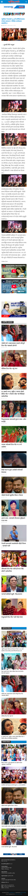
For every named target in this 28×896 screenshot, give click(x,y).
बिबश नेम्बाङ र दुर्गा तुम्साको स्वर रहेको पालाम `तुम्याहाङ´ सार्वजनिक (11, 763)
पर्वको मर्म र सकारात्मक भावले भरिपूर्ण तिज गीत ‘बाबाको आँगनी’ (13, 344)
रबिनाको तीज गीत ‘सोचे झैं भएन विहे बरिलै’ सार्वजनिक (12, 570)
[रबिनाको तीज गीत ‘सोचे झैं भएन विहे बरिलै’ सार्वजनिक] (14, 558)
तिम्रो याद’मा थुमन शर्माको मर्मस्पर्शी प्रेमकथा (11, 471)
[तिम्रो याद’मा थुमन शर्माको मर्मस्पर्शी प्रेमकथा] (14, 459)
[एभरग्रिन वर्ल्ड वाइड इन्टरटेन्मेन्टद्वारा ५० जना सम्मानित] (14, 775)
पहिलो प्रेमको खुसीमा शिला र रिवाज (12, 495)
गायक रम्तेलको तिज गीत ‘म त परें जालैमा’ (11, 445)
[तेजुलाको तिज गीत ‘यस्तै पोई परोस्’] (14, 607)
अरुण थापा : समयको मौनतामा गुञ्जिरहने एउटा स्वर (13, 519)
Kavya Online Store (18, 894)
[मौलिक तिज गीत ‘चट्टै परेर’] (14, 358)
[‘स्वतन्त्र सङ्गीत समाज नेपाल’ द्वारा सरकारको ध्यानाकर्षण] (14, 816)
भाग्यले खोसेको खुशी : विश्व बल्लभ (11, 594)
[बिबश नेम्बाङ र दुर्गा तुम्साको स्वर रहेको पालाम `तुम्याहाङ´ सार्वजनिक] (14, 752)
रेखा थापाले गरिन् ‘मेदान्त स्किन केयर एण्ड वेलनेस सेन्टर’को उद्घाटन (12, 672)
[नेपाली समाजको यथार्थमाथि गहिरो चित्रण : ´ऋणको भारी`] (14, 533)
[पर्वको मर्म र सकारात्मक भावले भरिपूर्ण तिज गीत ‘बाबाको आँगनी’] (14, 333)
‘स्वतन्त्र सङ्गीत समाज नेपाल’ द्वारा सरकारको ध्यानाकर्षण (13, 826)
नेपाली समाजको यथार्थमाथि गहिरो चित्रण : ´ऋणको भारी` (13, 544)
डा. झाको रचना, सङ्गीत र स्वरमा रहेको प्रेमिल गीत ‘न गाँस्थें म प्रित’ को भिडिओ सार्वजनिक (12, 394)
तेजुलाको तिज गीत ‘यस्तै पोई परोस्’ (12, 617)
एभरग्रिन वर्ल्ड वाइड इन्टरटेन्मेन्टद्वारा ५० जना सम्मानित (13, 785)
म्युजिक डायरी (4, 25)
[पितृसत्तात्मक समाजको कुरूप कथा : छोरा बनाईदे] (14, 409)
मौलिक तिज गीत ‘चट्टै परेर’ (9, 368)
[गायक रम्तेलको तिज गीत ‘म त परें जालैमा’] (14, 434)
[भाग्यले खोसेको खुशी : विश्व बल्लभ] (14, 584)
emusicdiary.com (12, 892)
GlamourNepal (23, 892)
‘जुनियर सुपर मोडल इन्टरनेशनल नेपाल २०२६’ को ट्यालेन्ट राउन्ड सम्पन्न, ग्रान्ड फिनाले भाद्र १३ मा (12, 650)
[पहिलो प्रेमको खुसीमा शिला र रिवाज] (14, 485)
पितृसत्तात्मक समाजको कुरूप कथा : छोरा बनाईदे (13, 420)
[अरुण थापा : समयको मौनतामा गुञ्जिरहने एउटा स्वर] (14, 508)
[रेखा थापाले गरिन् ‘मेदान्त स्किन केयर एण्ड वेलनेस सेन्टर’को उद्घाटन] (14, 661)
